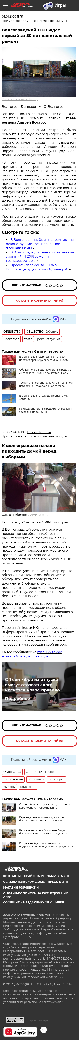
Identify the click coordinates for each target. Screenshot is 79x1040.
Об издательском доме (24, 882)
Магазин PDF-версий (21, 887)
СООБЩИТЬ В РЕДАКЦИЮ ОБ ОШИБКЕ (33, 902)
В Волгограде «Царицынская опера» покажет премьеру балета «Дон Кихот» (43, 358)
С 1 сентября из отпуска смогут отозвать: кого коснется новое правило (32, 684)
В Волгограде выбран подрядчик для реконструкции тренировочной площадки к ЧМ (40, 244)
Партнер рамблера (38, 1020)
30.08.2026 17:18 (13, 432)
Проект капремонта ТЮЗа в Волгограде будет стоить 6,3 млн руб (37, 267)
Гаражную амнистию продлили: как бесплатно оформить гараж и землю (42, 819)
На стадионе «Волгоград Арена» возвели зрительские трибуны (45, 410)
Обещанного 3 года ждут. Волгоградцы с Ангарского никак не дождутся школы (45, 371)
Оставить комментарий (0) (39, 300)
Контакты (12, 876)
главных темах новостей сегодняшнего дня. (32, 654)
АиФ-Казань (39, 515)
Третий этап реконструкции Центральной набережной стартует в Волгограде (46, 384)
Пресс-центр (58, 882)
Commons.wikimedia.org (20, 99)
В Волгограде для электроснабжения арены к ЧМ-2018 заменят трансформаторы (40, 256)
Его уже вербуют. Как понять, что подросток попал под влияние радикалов (46, 845)
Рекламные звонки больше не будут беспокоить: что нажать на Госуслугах (43, 832)
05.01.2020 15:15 (12, 16)
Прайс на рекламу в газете (47, 876)
